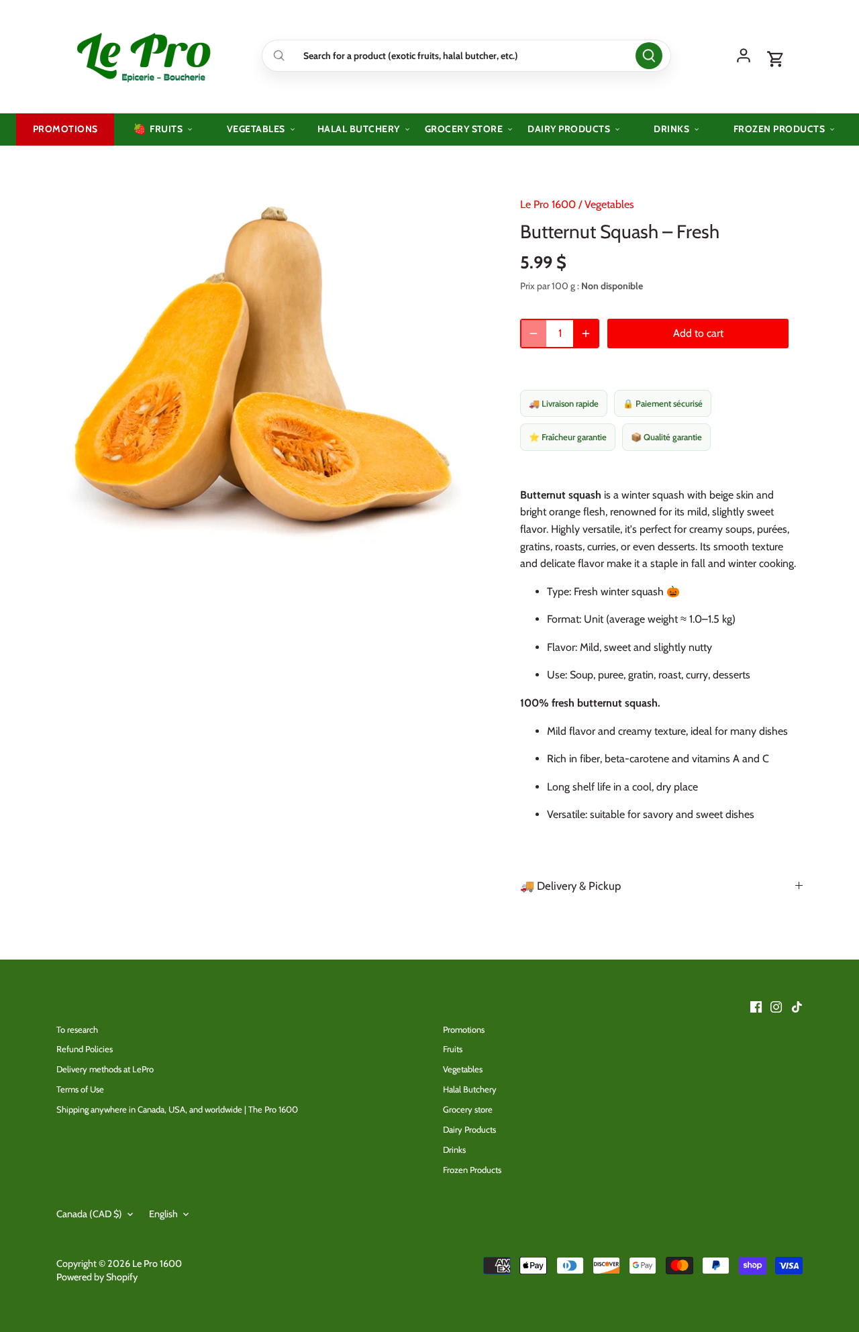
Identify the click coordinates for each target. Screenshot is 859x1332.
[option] (272, 366)
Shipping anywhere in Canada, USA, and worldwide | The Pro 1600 (177, 1109)
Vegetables (609, 204)
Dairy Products (469, 1129)
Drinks (454, 1149)
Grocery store (468, 1109)
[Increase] (586, 333)
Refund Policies (84, 1048)
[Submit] (649, 55)
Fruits (452, 1048)
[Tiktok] (797, 1005)
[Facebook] (756, 1005)
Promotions (464, 1029)
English (163, 1214)
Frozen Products (472, 1169)
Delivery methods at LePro (105, 1069)
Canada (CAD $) (89, 1214)
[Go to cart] (776, 59)
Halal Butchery (470, 1089)
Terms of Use (80, 1089)
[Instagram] (776, 1005)
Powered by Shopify (97, 1277)
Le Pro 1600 (548, 204)
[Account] (743, 55)
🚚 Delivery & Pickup (570, 885)
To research (77, 1029)
